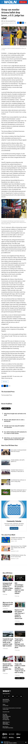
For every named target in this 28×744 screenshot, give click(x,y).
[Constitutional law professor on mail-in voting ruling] (5, 482)
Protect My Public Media (8, 727)
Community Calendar (14, 521)
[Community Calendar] (14, 509)
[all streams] (26, 742)
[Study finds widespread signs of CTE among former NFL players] (5, 492)
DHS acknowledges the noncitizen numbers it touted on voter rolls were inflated (19, 588)
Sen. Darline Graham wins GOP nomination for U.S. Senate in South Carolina (15, 432)
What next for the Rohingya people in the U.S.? (8, 604)
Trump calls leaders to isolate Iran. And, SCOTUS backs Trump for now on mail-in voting (20, 668)
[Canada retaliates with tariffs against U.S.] (5, 462)
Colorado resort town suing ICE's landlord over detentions (14, 426)
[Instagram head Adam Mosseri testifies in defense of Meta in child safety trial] (8, 578)
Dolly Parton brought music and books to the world (15, 414)
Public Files (5, 715)
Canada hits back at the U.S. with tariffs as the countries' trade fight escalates (8, 642)
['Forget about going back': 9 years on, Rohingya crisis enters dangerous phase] (20, 634)
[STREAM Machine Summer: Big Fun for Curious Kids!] (5, 557)
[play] (2, 742)
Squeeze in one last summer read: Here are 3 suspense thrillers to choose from (19, 614)
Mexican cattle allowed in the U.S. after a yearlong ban (14, 420)
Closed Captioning (6, 716)
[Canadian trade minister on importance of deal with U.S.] (5, 472)
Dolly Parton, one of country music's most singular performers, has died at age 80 (14, 438)
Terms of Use (5, 718)
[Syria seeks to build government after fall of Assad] (5, 452)
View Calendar (14, 528)
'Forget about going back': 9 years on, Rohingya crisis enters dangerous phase (20, 643)
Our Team (5, 714)
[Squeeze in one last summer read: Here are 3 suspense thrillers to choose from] (20, 605)
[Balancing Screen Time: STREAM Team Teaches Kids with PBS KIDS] (5, 548)
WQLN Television (6, 722)
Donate (24, 2)
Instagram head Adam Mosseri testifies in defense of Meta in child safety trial (8, 587)
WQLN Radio (5, 723)
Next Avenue (5, 726)
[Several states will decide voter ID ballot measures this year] (8, 659)
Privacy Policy (6, 717)
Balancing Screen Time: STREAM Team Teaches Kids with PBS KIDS (18, 548)
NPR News (5, 381)
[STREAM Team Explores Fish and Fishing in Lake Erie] (5, 540)
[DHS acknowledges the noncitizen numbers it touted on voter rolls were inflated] (20, 578)
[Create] (11, 734)
